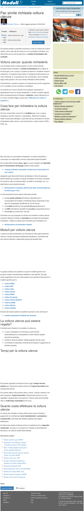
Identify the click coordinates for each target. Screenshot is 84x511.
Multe (33, 4)
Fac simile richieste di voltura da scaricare (16, 7)
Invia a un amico (7, 488)
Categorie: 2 (6, 498)
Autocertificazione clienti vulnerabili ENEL (17, 469)
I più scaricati (58, 86)
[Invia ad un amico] (71, 94)
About (5, 500)
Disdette (33, 1)
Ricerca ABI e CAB (60, 83)
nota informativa (37, 32)
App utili (5, 493)
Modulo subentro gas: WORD (13, 440)
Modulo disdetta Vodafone (63, 119)
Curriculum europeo (61, 109)
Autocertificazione (50, 4)
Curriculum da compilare (62, 114)
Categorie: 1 (6, 495)
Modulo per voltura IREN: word (14, 471)
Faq (32, 502)
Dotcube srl (69, 493)
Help (32, 500)
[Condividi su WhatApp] (58, 94)
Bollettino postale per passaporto (65, 116)
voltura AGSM (10, 302)
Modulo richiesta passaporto (64, 106)
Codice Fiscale (59, 81)
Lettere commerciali (60, 78)
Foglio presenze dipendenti (63, 111)
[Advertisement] (25, 140)
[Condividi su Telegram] (65, 94)
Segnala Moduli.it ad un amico (64, 75)
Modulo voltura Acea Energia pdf (14, 477)
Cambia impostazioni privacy (39, 498)
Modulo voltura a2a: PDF (12, 458)
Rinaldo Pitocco (13, 24)
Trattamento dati (35, 493)
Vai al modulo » (38, 42)
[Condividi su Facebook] (77, 94)
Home (2, 7)
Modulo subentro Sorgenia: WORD (15, 474)
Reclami (50, 1)
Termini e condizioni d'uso (38, 495)
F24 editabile (59, 121)
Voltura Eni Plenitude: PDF (12, 466)
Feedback (21, 488)
